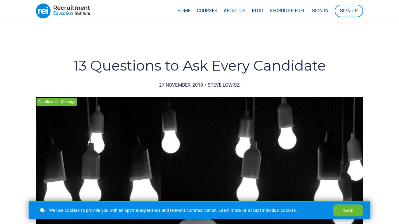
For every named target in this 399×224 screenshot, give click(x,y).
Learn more (230, 210)
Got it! (348, 210)
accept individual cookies (272, 210)
